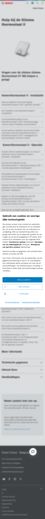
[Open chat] (33, 451)
